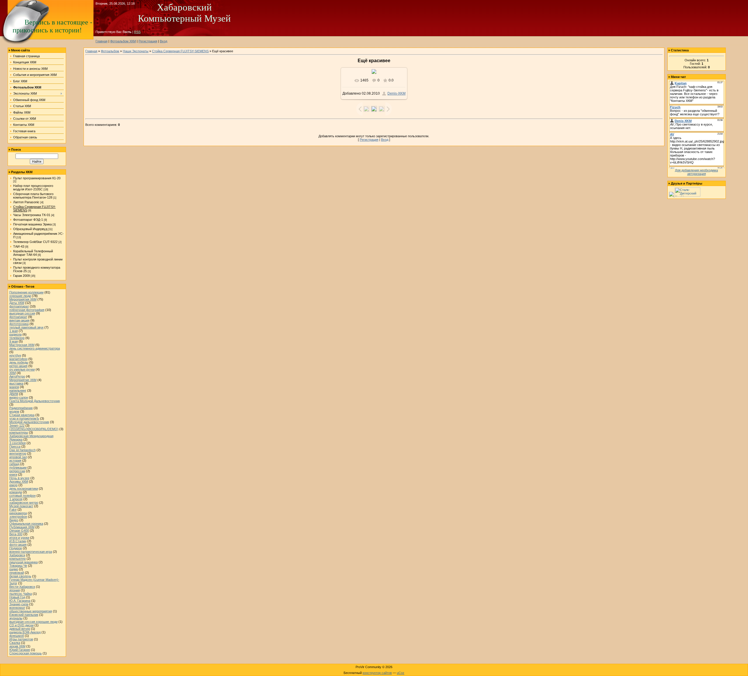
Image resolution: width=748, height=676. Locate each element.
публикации (18, 467)
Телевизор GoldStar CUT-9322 (35, 242)
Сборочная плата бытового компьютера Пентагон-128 (33, 195)
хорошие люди (20, 296)
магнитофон (18, 359)
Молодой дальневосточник (29, 422)
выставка (16, 383)
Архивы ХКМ (18, 481)
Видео (13, 520)
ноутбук (15, 355)
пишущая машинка (23, 562)
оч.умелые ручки (22, 369)
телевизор (17, 338)
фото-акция (18, 544)
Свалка (14, 642)
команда (15, 492)
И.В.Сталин (17, 541)
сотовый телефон (22, 495)
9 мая (13, 341)
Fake (13, 509)
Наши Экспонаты (135, 51)
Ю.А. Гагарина (19, 600)
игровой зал (18, 457)
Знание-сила (18, 604)
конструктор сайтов (377, 673)
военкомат (17, 607)
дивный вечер (19, 628)
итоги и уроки (19, 537)
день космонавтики (23, 488)
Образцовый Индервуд (30, 229)
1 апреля (15, 499)
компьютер (17, 558)
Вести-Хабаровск (22, 586)
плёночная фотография (26, 310)
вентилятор (17, 453)
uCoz (400, 673)
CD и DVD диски (21, 625)
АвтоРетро (17, 376)
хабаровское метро (23, 502)
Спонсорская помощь (25, 653)
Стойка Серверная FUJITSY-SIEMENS (180, 51)
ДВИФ (13, 394)
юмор (13, 485)
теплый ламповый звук (26, 327)
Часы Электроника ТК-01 (31, 215)
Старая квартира (21, 415)
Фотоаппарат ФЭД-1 (28, 219)
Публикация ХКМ (21, 527)
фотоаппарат (19, 306)
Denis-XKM (396, 93)
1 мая (13, 331)
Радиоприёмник (21, 408)
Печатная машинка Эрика (32, 224)
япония (14, 590)
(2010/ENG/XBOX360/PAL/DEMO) (33, 429)
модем (14, 411)
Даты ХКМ (16, 303)
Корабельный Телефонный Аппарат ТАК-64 (33, 252)
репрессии (17, 471)
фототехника (19, 324)
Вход (163, 41)
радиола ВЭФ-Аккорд (25, 632)
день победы (18, 362)
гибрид (14, 464)
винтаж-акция (19, 320)
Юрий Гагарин (19, 649)
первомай (16, 572)
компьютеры (18, 432)
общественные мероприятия (30, 611)
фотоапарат (18, 317)
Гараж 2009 (21, 275)
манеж (14, 387)
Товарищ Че (18, 565)
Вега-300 (15, 534)
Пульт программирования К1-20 (36, 178)
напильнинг (17, 390)
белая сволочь (20, 576)
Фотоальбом (110, 51)
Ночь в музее (19, 478)
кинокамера (18, 513)
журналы (15, 618)
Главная (102, 41)
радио (13, 569)
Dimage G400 (19, 530)
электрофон (18, 516)
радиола (15, 334)
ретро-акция (18, 366)
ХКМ (12, 373)
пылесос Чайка (20, 593)
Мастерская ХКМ (21, 345)
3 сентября (17, 443)
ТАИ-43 (18, 246)
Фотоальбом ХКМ (123, 41)
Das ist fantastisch (22, 450)
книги (13, 474)
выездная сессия (22, 313)
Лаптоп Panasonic (26, 202)
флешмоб (16, 635)
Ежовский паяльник (23, 614)
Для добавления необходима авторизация (696, 171)
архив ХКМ (17, 646)
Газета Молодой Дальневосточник (34, 401)
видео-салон (18, 397)
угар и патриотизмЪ (24, 418)
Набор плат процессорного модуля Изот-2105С (33, 187)
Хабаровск (17, 555)
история (15, 460)
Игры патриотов (21, 639)
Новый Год (17, 597)
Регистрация (147, 41)
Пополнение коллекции (26, 292)
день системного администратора (34, 348)
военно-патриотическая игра (30, 551)
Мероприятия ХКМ (23, 299)
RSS (137, 32)
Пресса (14, 446)
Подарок (15, 548)
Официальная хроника (26, 523)
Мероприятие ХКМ (23, 380)
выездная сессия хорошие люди (33, 621)
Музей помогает (21, 506)
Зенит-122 (17, 425)
